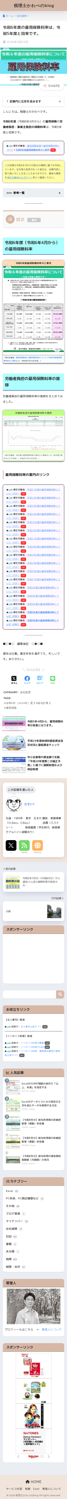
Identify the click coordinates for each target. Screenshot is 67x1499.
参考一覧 (19, 193)
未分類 (12, 1251)
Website (37, 852)
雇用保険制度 (34, 145)
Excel (12, 1191)
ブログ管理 (15, 1214)
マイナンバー (17, 1221)
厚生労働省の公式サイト (20, 177)
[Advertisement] (33, 959)
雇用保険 (11, 707)
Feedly (24, 852)
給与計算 (43, 703)
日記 (11, 1236)
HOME (35, 1481)
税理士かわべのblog (34, 5)
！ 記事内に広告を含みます (23, 101)
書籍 (11, 1244)
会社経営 (25, 692)
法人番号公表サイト (31, 1026)
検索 (60, 994)
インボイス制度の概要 (32, 1042)
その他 (12, 1206)
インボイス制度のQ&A (32, 1047)
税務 (11, 1259)
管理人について (52, 1329)
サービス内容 (14, 1489)
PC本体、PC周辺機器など (24, 1198)
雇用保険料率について (37, 357)
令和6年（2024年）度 (19, 703)
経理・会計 (15, 1267)
